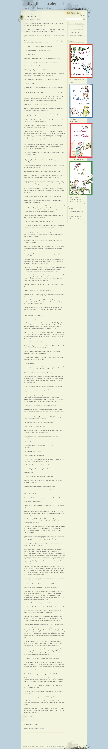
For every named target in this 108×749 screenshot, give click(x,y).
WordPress (61, 746)
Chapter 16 (30, 16)
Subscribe (76, 13)
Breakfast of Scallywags (76, 30)
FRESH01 (48, 746)
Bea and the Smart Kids (76, 27)
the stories (40, 8)
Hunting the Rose (74, 32)
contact (26, 8)
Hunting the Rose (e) (75, 216)
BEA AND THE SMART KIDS (76, 81)
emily (32, 8)
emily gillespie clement (43, 3)
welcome (48, 8)
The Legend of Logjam (34, 19)
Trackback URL (28, 716)
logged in (32, 728)
